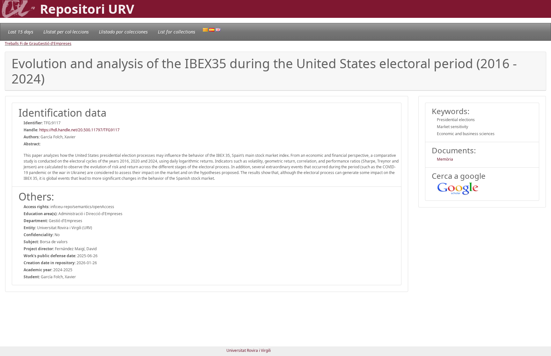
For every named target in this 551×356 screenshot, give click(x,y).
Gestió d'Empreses (54, 43)
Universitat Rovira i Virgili (248, 350)
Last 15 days (20, 32)
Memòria (445, 159)
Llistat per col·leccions (66, 32)
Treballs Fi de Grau (21, 43)
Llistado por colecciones (123, 32)
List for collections (176, 32)
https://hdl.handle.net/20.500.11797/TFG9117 (79, 130)
